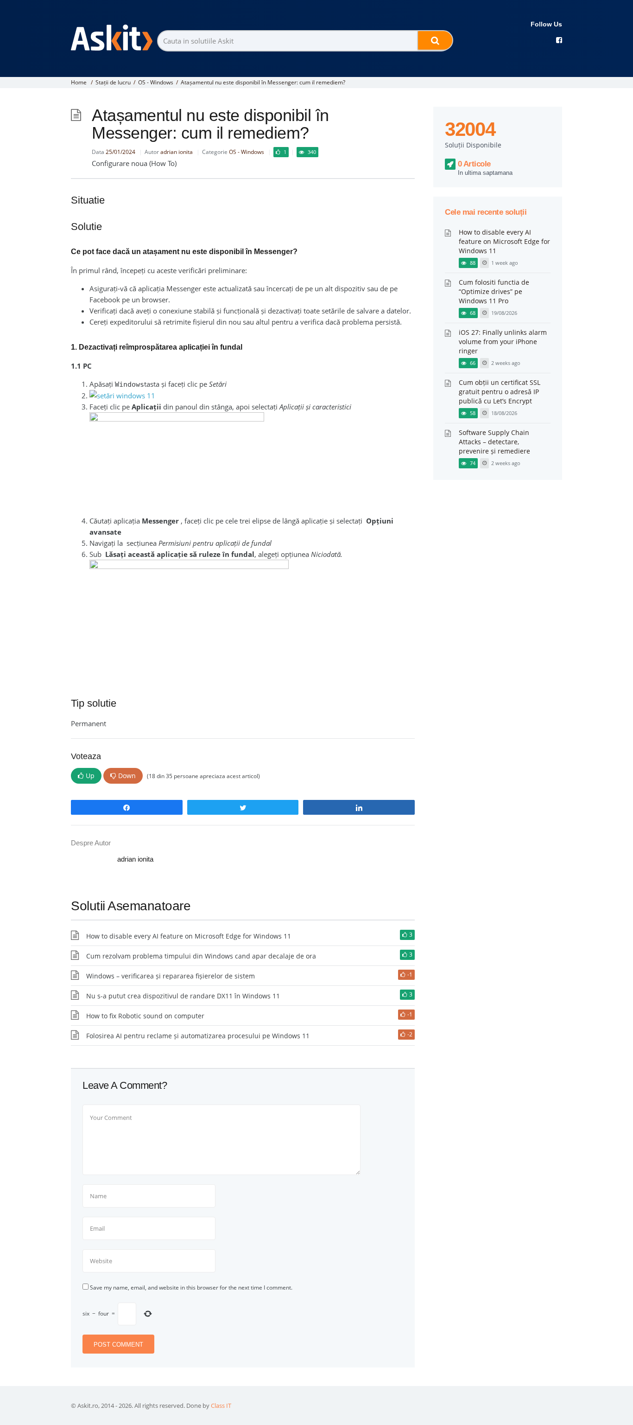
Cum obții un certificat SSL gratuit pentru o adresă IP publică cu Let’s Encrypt (499, 391)
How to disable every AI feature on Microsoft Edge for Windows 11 (188, 936)
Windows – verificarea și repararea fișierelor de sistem (170, 975)
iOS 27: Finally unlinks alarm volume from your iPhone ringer (503, 341)
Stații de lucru (113, 82)
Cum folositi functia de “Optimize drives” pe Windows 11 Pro (494, 291)
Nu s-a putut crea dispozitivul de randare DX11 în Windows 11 (183, 995)
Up (90, 775)
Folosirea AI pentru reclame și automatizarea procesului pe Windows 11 (198, 1035)
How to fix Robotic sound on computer (145, 1015)
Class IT (221, 1405)
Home (79, 82)
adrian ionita (176, 152)
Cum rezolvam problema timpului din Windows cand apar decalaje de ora (201, 956)
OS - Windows (155, 82)
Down (127, 775)
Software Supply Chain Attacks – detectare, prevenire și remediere (494, 441)
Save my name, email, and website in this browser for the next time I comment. (191, 1287)
